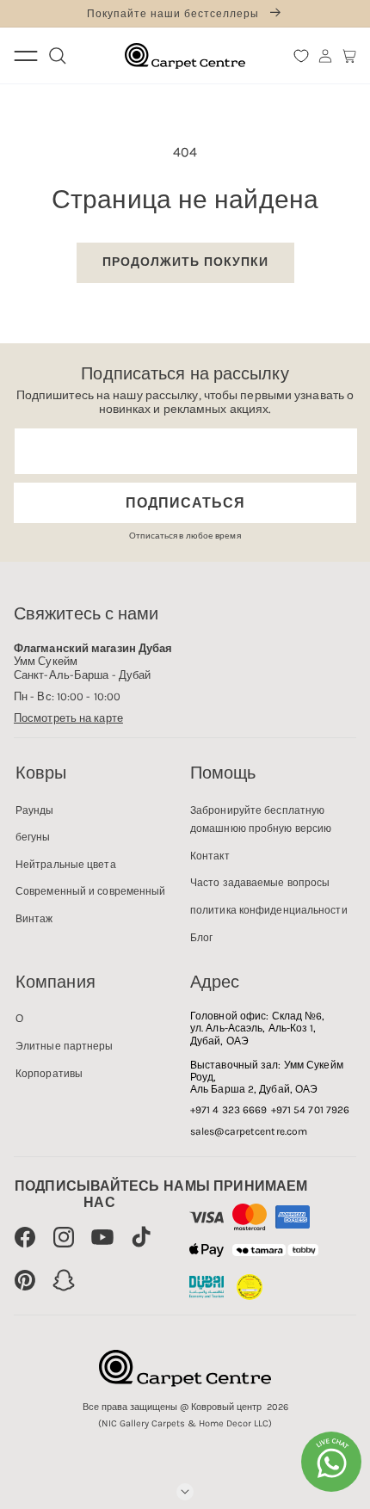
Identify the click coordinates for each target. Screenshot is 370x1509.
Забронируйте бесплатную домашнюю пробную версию (260, 819)
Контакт (210, 856)
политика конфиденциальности (269, 910)
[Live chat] (331, 1462)
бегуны (33, 837)
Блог (201, 938)
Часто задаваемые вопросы (260, 883)
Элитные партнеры (64, 1046)
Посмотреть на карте (68, 717)
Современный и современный (90, 891)
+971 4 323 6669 (229, 1110)
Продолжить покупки (185, 262)
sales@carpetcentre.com (248, 1131)
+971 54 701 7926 (310, 1110)
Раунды (34, 810)
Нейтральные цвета (65, 865)
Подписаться (185, 503)
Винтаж (34, 919)
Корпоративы (49, 1074)
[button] (349, 56)
